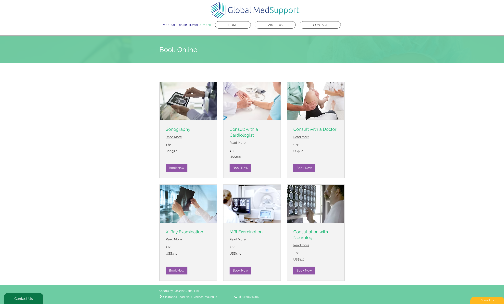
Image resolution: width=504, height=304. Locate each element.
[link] (188, 129)
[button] (176, 168)
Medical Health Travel (180, 25)
